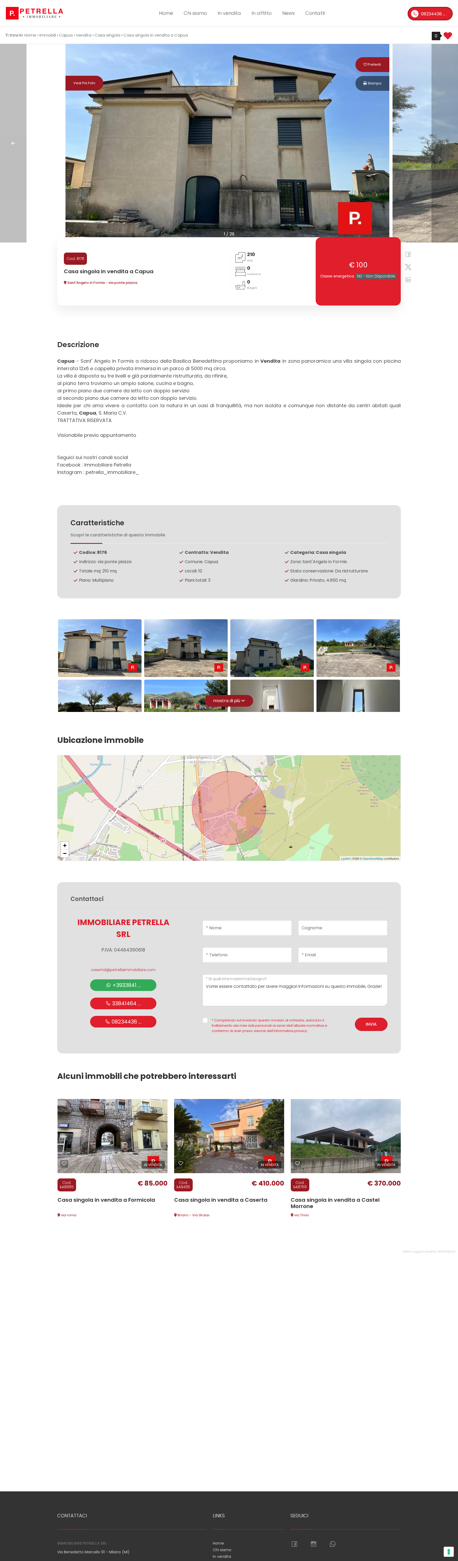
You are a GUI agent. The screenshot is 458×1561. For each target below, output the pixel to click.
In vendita (229, 13)
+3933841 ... (126, 985)
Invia (371, 1024)
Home (166, 13)
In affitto (262, 13)
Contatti (315, 13)
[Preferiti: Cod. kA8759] (297, 1163)
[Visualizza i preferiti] (448, 38)
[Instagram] (314, 1544)
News (288, 13)
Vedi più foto (84, 83)
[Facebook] (406, 255)
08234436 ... (432, 14)
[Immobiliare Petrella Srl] (34, 13)
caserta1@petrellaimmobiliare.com (123, 969)
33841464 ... (126, 1003)
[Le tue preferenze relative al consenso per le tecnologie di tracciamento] (449, 1552)
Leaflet (345, 858)
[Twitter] (406, 268)
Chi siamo (195, 13)
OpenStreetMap (373, 858)
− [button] (65, 853)
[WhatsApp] (333, 1544)
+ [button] (65, 845)
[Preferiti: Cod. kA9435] (180, 1163)
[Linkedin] (406, 280)
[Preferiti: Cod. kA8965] (64, 1163)
